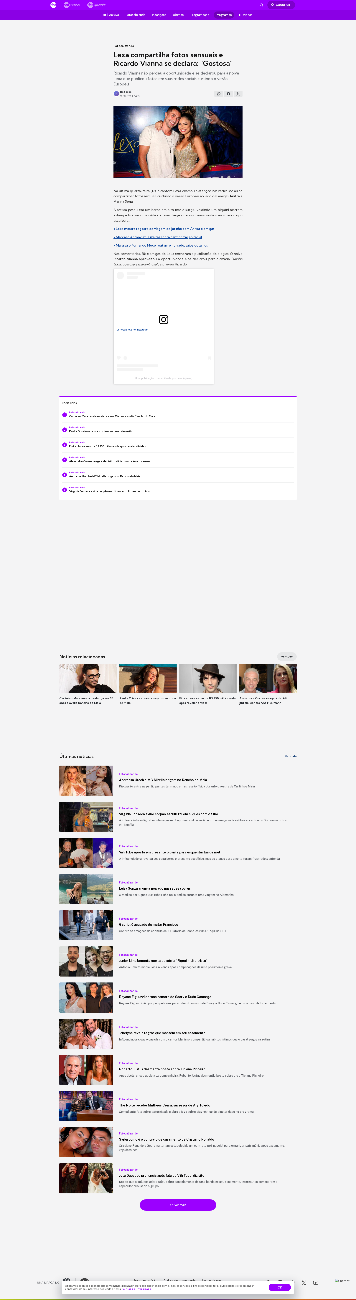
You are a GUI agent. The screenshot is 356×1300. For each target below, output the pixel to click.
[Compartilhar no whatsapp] (218, 94)
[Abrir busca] (261, 5)
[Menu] (301, 5)
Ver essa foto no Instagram (132, 329)
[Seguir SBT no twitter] (304, 1283)
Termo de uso (211, 1280)
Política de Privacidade (136, 1289)
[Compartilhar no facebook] (228, 94)
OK (280, 1287)
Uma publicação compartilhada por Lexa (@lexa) (163, 378)
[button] (88, 690)
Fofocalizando (123, 46)
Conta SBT (284, 5)
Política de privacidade (179, 1280)
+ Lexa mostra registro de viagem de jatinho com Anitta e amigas (164, 229)
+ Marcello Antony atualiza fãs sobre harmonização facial (157, 237)
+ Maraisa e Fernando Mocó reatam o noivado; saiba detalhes (160, 245)
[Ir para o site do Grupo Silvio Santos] (56, 1282)
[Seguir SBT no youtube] (316, 1283)
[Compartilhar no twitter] (238, 94)
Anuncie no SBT (145, 1280)
